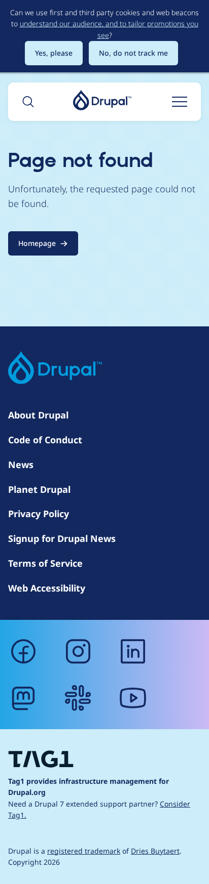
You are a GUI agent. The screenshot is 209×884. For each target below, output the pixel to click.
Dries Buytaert (155, 851)
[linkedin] (133, 651)
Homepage (37, 243)
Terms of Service (45, 563)
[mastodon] (23, 698)
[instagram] (78, 651)
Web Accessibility (46, 588)
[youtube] (133, 698)
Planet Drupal (39, 489)
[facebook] (23, 651)
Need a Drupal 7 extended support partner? (99, 809)
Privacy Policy (38, 514)
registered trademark (83, 851)
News (20, 464)
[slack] (78, 698)
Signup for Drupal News (62, 538)
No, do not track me (133, 53)
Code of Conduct (45, 440)
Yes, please (54, 53)
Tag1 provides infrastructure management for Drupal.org (88, 786)
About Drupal (38, 415)
